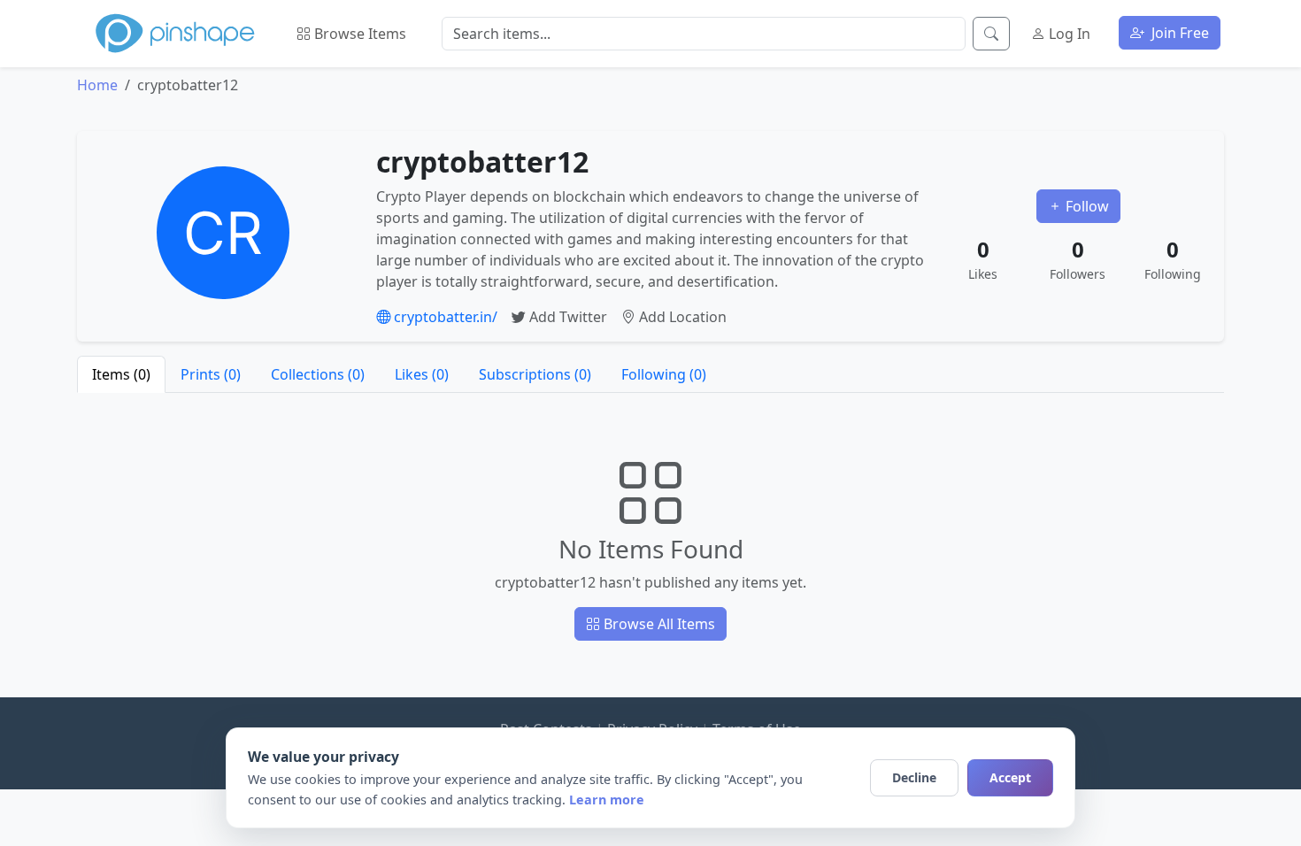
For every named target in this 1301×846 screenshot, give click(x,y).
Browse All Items (657, 624)
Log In (1067, 33)
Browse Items (358, 33)
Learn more (606, 799)
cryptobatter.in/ (443, 317)
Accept (1010, 777)
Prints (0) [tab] (211, 374)
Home (97, 85)
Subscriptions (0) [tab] (535, 374)
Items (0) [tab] (121, 374)
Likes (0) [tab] (422, 374)
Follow (1085, 206)
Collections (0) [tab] (318, 374)
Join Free (1178, 32)
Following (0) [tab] (663, 374)
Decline (914, 777)
